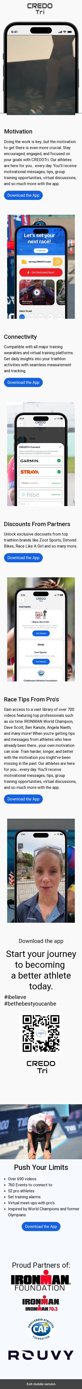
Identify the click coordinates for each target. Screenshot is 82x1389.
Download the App (23, 195)
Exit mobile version (41, 1384)
